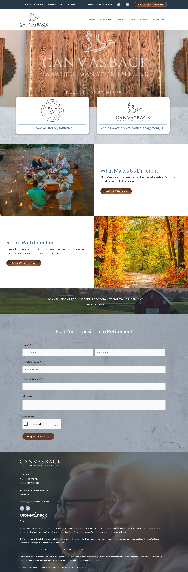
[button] (116, 191)
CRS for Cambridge (51, 567)
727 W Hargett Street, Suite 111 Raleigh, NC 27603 (42, 4)
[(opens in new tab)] (34, 515)
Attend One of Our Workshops (150, 4)
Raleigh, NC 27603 (28, 494)
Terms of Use (37, 567)
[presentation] (41, 424)
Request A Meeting (38, 436)
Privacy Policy (25, 567)
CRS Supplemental (80, 567)
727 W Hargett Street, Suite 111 (34, 490)
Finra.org (23, 521)
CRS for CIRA (66, 567)
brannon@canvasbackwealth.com (98, 4)
